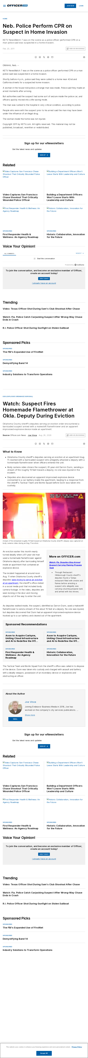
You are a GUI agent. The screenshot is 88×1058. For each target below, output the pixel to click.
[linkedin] (40, 57)
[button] (4, 6)
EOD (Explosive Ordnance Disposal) (18, 396)
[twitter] (44, 57)
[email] (52, 57)
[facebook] (36, 57)
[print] (84, 57)
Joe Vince (32, 435)
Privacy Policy (77, 1047)
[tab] (9, 253)
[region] (44, 259)
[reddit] (48, 57)
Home (5, 19)
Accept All (44, 1053)
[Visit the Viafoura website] (79, 265)
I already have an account (44, 283)
